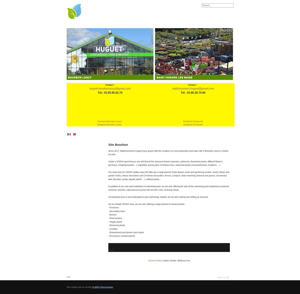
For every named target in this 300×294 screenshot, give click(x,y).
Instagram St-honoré (193, 124)
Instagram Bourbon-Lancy (109, 124)
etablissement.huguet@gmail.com (193, 88)
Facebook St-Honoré (193, 121)
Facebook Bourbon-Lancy (110, 121)
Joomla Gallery (155, 260)
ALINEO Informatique (102, 287)
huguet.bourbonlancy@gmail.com (110, 88)
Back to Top (223, 277)
